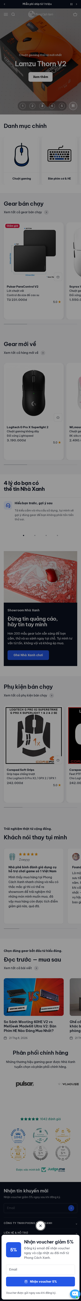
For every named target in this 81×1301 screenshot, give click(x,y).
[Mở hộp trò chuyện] (74, 1294)
